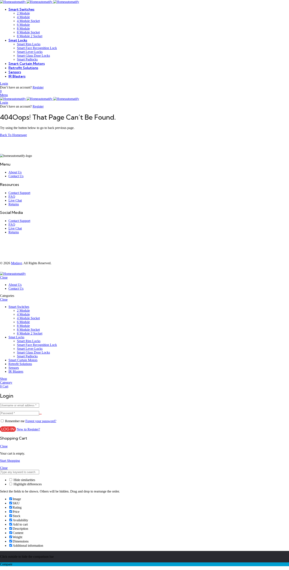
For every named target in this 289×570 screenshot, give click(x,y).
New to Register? (28, 429)
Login (4, 83)
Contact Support (19, 193)
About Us (15, 172)
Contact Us (15, 176)
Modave (16, 263)
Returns (13, 204)
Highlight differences (27, 484)
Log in (8, 429)
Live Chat (15, 200)
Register (38, 87)
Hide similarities (24, 480)
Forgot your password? (40, 421)
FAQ (11, 196)
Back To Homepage (13, 135)
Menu (4, 95)
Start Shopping (10, 460)
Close (4, 277)
